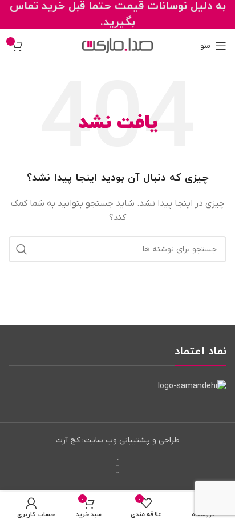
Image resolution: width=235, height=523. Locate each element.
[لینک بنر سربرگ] (117, 14)
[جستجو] (22, 249)
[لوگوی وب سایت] (117, 45)
